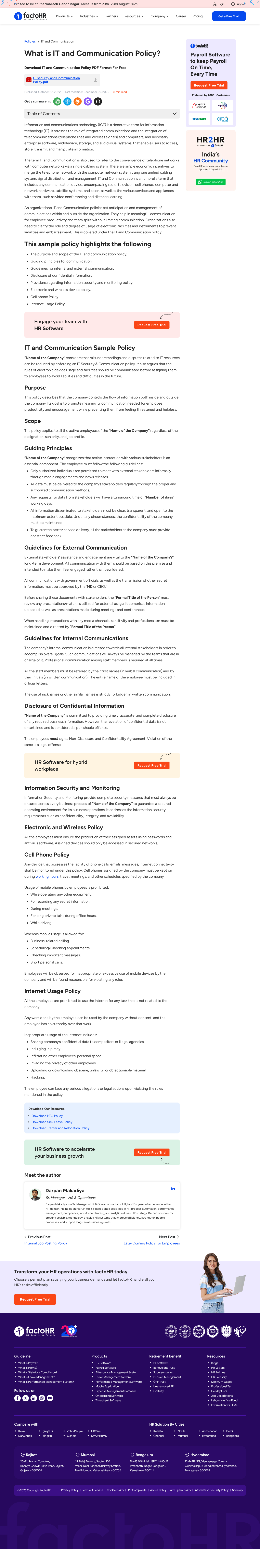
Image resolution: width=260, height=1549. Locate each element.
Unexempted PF (163, 1386)
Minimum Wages (221, 1382)
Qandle (71, 1436)
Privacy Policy (69, 1490)
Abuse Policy (158, 1490)
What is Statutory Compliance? (37, 1372)
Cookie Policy (115, 1490)
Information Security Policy (212, 1490)
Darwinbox (25, 1436)
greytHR (48, 1431)
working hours (47, 876)
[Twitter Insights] (98, 101)
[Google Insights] (88, 101)
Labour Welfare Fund (224, 1400)
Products (63, 16)
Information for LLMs (224, 1405)
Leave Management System (113, 1377)
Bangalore (232, 1436)
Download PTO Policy (47, 1116)
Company (158, 16)
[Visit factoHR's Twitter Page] (25, 1398)
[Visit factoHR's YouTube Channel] (50, 1398)
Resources (132, 16)
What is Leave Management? (36, 1377)
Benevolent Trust (164, 1367)
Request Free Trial (35, 1299)
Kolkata (158, 1431)
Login (221, 4)
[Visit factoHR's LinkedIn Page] (33, 1398)
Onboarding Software (109, 1396)
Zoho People (75, 1431)
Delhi (229, 1431)
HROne (96, 1431)
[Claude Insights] (78, 101)
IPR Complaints (137, 1490)
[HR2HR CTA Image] (211, 160)
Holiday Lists (219, 1391)
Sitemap (237, 1490)
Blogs (214, 1363)
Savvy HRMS (99, 1436)
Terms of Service (92, 1490)
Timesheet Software (108, 1400)
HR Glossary (219, 1377)
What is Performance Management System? (46, 1382)
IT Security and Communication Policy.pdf (56, 80)
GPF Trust (159, 1382)
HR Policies (218, 1372)
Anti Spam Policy (180, 1490)
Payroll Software (105, 1367)
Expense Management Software (115, 1391)
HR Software (103, 1363)
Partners (111, 16)
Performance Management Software (118, 1382)
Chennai (158, 1436)
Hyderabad (209, 1436)
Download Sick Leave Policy (52, 1122)
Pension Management (167, 1377)
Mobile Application (107, 1386)
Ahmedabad (209, 1431)
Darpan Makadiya (65, 1190)
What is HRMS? (27, 1367)
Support (241, 4)
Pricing (198, 16)
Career (181, 16)
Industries (87, 16)
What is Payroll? (28, 1363)
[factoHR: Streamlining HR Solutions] (30, 16)
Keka (21, 1431)
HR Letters (218, 1367)
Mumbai (183, 1436)
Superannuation (163, 1372)
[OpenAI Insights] (57, 101)
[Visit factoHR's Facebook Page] (17, 1398)
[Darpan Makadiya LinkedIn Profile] (173, 1189)
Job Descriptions (222, 1396)
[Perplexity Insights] (67, 101)
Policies (30, 41)
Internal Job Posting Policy (45, 1243)
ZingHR (47, 1436)
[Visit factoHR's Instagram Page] (42, 1398)
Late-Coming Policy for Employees (152, 1243)
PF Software (161, 1363)
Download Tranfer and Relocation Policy (60, 1128)
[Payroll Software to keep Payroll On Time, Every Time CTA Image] (211, 83)
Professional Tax (221, 1386)
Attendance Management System (116, 1372)
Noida (181, 1431)
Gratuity (158, 1391)
